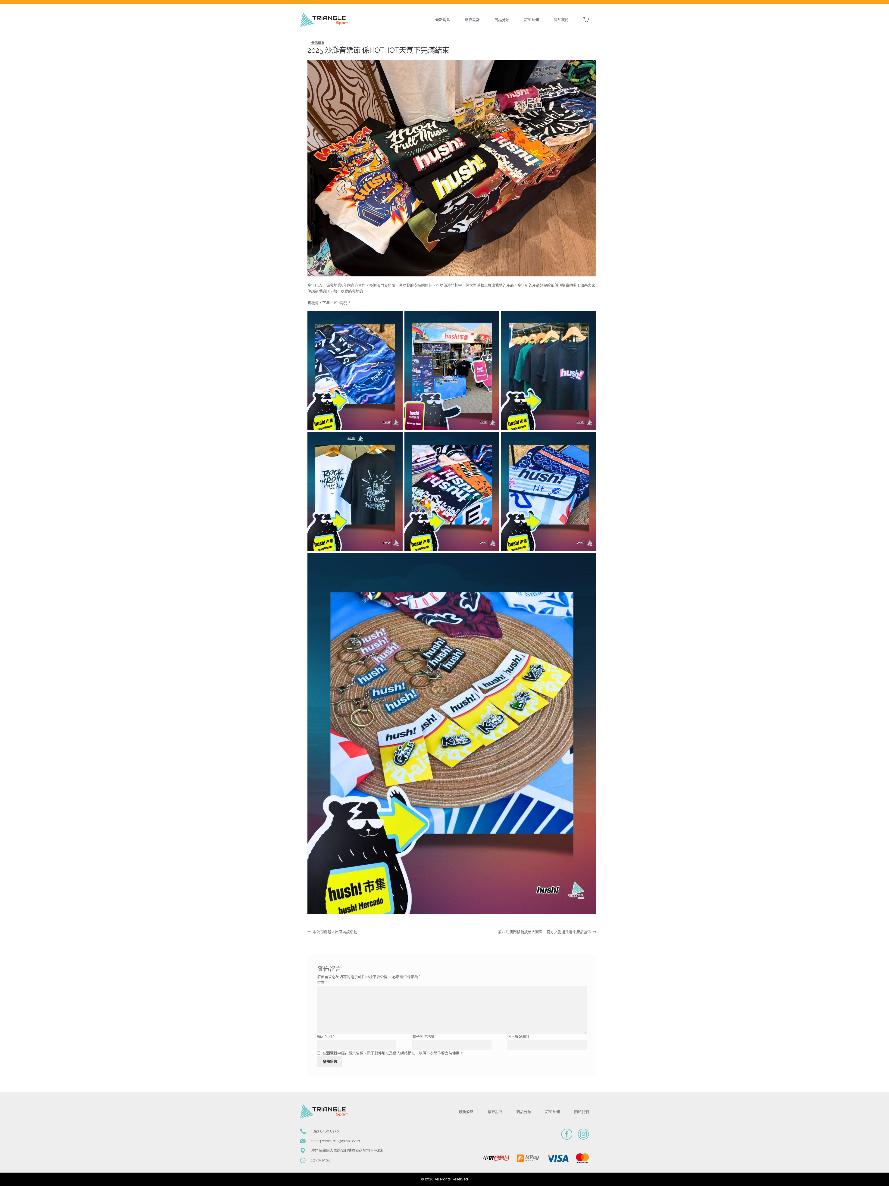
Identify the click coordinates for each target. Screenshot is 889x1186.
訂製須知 (531, 20)
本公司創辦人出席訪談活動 (335, 932)
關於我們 (561, 20)
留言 (322, 982)
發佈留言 (317, 43)
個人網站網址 (518, 1036)
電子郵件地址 (424, 1036)
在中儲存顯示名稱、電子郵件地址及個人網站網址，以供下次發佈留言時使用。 (392, 1053)
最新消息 (442, 20)
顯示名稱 (325, 1036)
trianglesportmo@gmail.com (335, 1141)
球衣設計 (472, 20)
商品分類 (502, 20)
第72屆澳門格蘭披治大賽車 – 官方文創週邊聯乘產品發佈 (544, 932)
